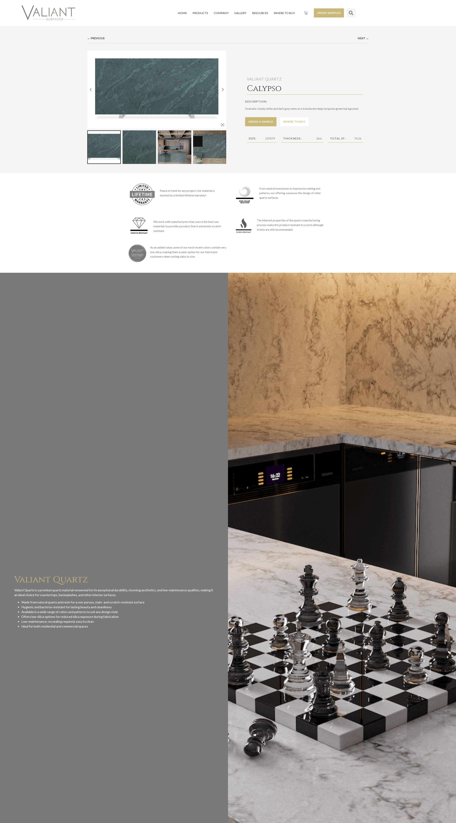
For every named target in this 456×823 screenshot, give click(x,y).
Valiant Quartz (264, 79)
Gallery (240, 13)
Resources (260, 13)
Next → (363, 38)
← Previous (96, 38)
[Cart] (306, 13)
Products (200, 13)
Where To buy (284, 13)
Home (182, 13)
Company (221, 13)
